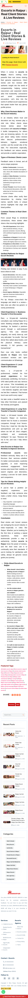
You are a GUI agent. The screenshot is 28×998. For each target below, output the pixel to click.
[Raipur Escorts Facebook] (4, 978)
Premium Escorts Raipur (7, 676)
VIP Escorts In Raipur (7, 933)
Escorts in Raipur (9, 673)
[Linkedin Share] (15, 695)
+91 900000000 (9, 961)
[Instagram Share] (17, 695)
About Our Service (20, 927)
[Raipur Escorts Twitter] (9, 978)
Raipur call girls (13, 678)
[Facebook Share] (12, 695)
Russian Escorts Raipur (7, 928)
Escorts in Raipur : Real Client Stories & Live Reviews (13, 34)
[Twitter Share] (19, 695)
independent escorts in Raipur (17, 674)
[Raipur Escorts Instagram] (13, 978)
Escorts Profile (21, 935)
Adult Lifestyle (10, 841)
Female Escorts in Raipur (13, 855)
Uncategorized (10, 879)
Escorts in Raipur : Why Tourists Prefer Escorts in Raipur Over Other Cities (18, 820)
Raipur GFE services (18, 682)
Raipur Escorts (12, 65)
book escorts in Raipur (7, 671)
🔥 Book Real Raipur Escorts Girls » (14, 996)
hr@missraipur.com (9, 968)
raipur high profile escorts (7, 684)
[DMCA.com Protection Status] (6, 988)
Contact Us (20, 938)
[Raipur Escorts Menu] (25, 6)
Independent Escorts (6, 949)
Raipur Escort (19, 810)
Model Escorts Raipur (7, 938)
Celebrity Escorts (8, 924)
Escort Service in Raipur (13, 851)
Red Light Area (10, 875)
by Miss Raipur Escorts (10, 43)
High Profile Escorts (6, 943)
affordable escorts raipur (7, 669)
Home (3, 22)
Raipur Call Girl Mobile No (13, 861)
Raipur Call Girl (19, 794)
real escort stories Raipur (12, 688)
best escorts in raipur (20, 669)
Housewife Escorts (11, 858)
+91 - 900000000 (14, 2)
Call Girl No (10, 848)
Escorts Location (22, 931)
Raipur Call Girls (19, 802)
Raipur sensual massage (7, 686)
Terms (19, 944)
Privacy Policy (21, 941)
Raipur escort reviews (6, 682)
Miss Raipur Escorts (15, 983)
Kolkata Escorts (21, 985)
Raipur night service (20, 684)
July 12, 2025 (22, 43)
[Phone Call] (6, 2)
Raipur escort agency (17, 680)
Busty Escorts (10, 844)
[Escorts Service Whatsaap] (2, 2)
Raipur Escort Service (12, 868)
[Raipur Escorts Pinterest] (17, 978)
